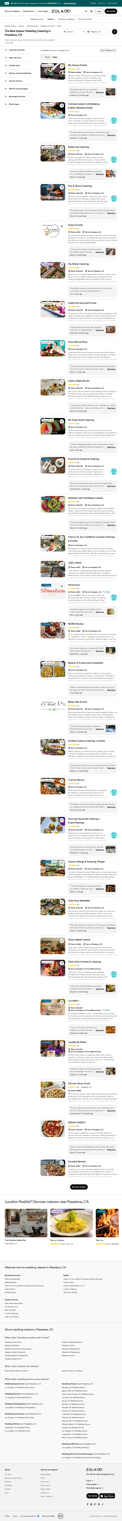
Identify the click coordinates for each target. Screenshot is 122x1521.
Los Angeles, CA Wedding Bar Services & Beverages (81, 1458)
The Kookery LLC (11, 1307)
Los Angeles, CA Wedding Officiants (75, 1447)
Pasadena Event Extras (13, 1342)
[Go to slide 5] (57, 78)
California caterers (32, 26)
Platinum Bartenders (12, 1279)
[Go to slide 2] (51, 78)
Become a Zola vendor (13, 1478)
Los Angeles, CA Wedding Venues (74, 1431)
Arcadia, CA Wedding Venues (73, 1427)
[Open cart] (91, 11)
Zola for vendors (112, 3)
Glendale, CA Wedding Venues (73, 1387)
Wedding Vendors (10, 26)
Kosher (59, 26)
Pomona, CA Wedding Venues (73, 1411)
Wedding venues (36, 19)
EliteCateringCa (10, 1282)
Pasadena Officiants (12, 1345)
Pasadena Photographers (71, 1352)
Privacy (7, 1516)
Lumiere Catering (69, 1289)
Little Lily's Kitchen (70, 1292)
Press (7, 1493)
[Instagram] (99, 1505)
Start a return (46, 1485)
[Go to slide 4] (55, 78)
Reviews (8, 1482)
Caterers (21, 26)
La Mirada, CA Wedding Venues (74, 1414)
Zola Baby (93, 3)
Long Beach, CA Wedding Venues (74, 1434)
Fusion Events (10, 1289)
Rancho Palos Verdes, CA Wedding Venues (78, 1394)
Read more (100, 92)
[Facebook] (87, 1505)
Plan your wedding (12, 11)
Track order (45, 1482)
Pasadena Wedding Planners (72, 1342)
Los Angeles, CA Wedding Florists (17, 1431)
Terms (59, 3)
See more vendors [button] (79, 1187)
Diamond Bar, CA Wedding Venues (75, 1421)
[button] (83, 31)
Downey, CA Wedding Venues (73, 1417)
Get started (92, 1496)
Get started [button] (111, 11)
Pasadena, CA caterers (47, 26)
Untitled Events (10, 1292)
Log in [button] (99, 11)
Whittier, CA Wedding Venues (73, 1404)
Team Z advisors (47, 1496)
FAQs (43, 1478)
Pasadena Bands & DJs (13, 1359)
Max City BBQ (10, 1310)
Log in (88, 1481)
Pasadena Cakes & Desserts (15, 1352)
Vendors (50, 19)
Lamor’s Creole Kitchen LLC (73, 1286)
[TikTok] (103, 1505)
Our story (8, 1474)
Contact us (45, 1493)
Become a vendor (85, 19)
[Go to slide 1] (49, 78)
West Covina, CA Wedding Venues (75, 1437)
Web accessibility (48, 1516)
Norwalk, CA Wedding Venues (73, 1407)
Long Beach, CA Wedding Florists (17, 1427)
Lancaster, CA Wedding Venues (73, 1397)
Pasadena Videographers (71, 1349)
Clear (55, 57)
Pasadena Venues (68, 1355)
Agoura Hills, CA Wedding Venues (74, 1391)
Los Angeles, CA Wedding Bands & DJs (19, 1387)
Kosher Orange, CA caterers (72, 1371)
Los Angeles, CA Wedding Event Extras (19, 1417)
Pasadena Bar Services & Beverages (18, 1349)
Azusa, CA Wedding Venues (72, 1401)
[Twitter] (95, 1505)
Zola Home (101, 3)
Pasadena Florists (68, 1345)
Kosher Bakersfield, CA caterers (16, 1371)
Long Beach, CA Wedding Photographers (20, 1407)
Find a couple (43, 11)
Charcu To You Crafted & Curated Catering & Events (24, 1286)
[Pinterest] (91, 1505)
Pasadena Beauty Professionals (16, 1355)
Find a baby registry (93, 1488)
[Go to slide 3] (53, 78)
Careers (8, 1489)
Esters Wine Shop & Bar (14, 1303)
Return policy (46, 1489)
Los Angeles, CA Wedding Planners (18, 1397)
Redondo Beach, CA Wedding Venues (76, 1424)
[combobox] (99, 31)
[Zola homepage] (61, 11)
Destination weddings (66, 19)
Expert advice (28, 11)
